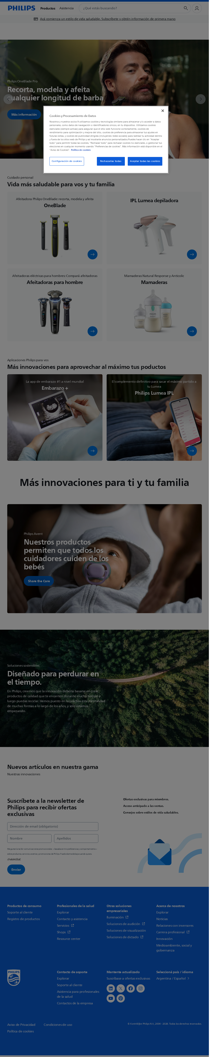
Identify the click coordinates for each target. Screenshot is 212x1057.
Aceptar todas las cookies (145, 161)
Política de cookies (81, 150)
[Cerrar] (162, 110)
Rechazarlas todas (111, 161)
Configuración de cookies (67, 161)
